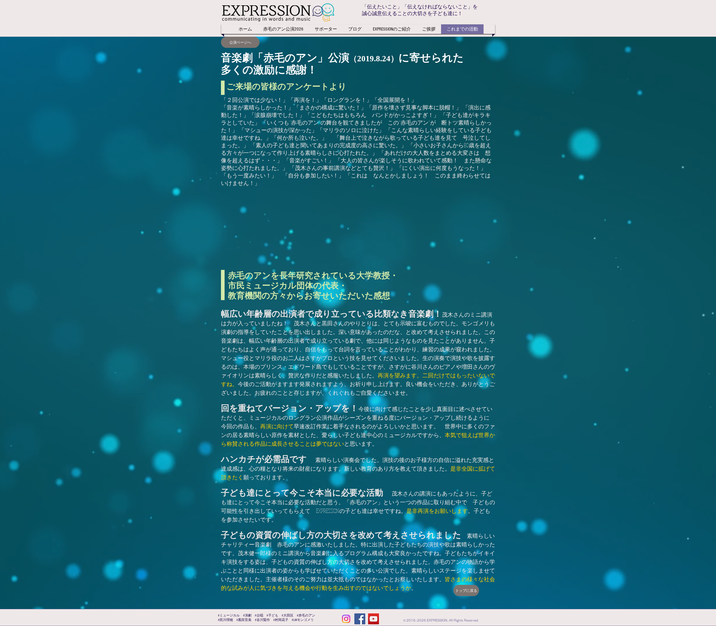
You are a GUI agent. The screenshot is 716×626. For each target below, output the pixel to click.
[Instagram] (346, 618)
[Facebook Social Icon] (359, 618)
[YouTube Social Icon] (373, 618)
